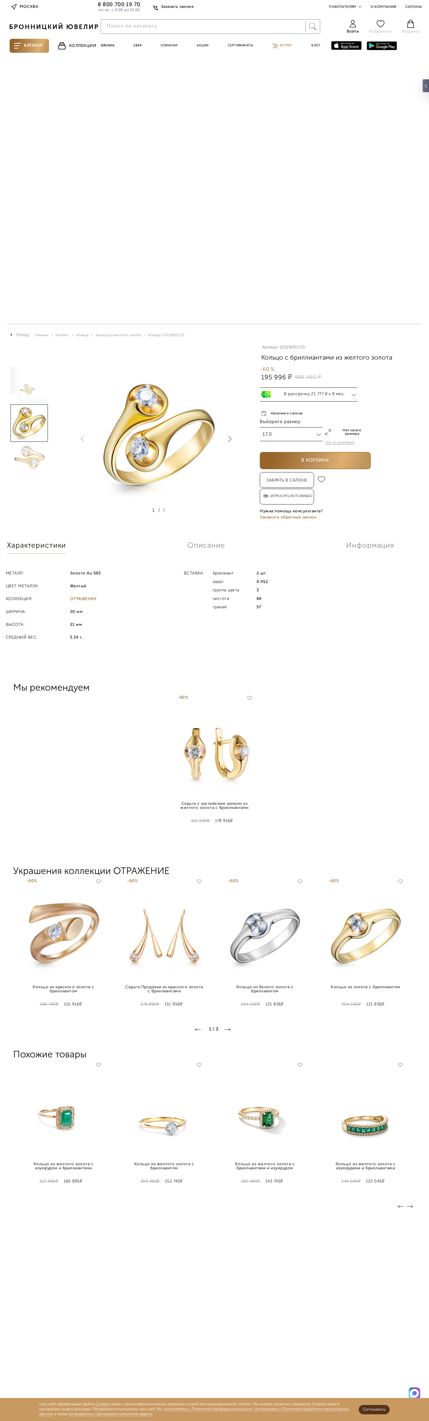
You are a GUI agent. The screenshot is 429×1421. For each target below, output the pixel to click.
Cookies (102, 1404)
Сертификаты (240, 45)
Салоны (413, 7)
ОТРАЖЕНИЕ (83, 599)
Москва (29, 7)
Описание (206, 545)
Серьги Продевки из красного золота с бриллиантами (164, 989)
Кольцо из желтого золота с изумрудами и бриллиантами (366, 1166)
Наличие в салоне (287, 413)
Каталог (33, 45)
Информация (370, 545)
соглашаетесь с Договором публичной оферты (110, 1414)
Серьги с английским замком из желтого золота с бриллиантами (214, 806)
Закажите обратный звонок (288, 517)
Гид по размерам (339, 442)
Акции (203, 45)
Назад (22, 335)
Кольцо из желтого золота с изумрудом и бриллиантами (64, 1166)
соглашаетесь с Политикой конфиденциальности (208, 1409)
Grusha (107, 45)
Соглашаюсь (374, 1409)
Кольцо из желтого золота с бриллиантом (164, 1166)
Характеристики (36, 545)
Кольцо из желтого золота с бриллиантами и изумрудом (265, 1166)
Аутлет (285, 45)
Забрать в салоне (286, 480)
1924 (137, 45)
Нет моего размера (352, 432)
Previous (84, 439)
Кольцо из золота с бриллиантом (365, 987)
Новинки (169, 45)
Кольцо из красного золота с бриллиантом (63, 989)
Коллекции (83, 46)
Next (228, 439)
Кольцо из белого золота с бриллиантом (264, 989)
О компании (384, 7)
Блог (315, 45)
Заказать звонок (177, 7)
